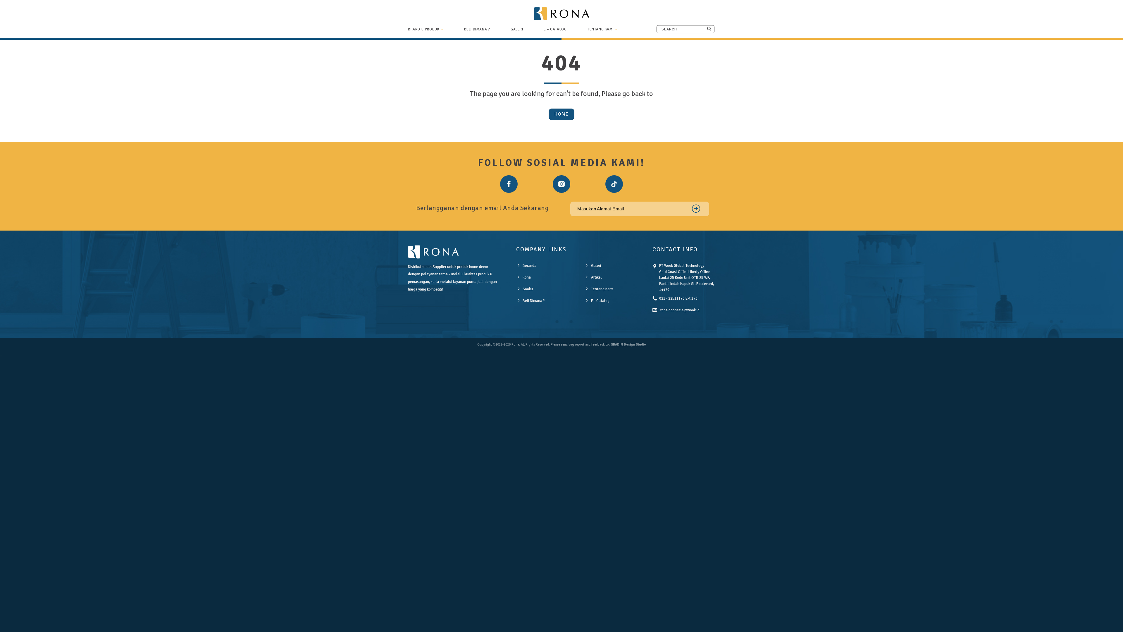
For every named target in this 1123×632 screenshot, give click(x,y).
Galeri (517, 29)
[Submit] (709, 29)
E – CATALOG (555, 29)
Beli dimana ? (477, 29)
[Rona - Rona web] (561, 13)
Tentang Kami (600, 29)
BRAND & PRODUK (423, 29)
